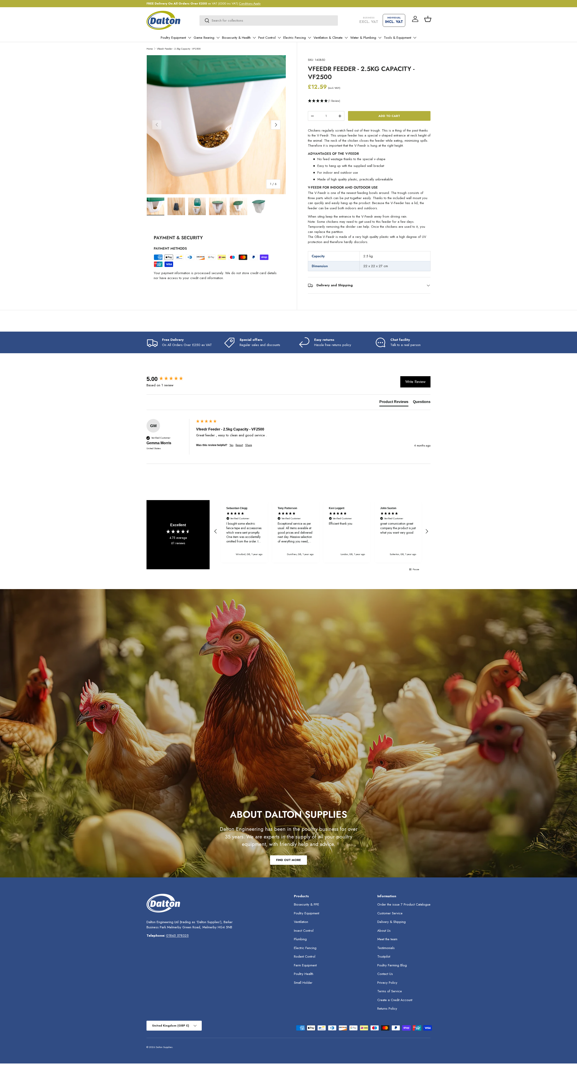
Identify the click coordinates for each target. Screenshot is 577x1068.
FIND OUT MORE (288, 860)
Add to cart (389, 116)
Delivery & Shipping (391, 921)
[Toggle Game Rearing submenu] (218, 37)
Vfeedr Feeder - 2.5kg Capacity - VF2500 (179, 48)
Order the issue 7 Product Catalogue (403, 904)
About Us (384, 930)
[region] (321, 531)
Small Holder (303, 982)
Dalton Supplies (164, 1047)
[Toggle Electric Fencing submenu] (309, 37)
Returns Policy (387, 1008)
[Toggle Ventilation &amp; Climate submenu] (346, 37)
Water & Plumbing (363, 37)
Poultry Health (303, 973)
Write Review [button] (415, 381)
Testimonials (386, 947)
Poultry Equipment (173, 37)
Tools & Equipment (397, 37)
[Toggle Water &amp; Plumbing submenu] (379, 37)
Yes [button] (231, 445)
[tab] (393, 402)
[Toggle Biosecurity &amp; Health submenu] (254, 37)
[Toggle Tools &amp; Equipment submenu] (414, 37)
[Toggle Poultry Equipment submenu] (189, 37)
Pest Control (267, 37)
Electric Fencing (294, 37)
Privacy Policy (387, 982)
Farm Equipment (305, 965)
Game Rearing (204, 37)
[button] (428, 19)
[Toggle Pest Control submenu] (279, 37)
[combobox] (268, 20)
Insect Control (304, 930)
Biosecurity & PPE (306, 904)
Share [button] (248, 445)
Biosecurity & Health (236, 37)
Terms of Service (389, 991)
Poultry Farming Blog (392, 965)
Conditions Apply (250, 3)
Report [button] (239, 445)
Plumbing (300, 939)
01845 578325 (177, 935)
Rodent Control (304, 956)
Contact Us (385, 973)
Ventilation (301, 921)
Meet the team (387, 939)
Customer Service (390, 913)
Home (150, 48)
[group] (170, 379)
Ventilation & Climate (328, 37)
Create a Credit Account (394, 999)
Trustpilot (383, 956)
